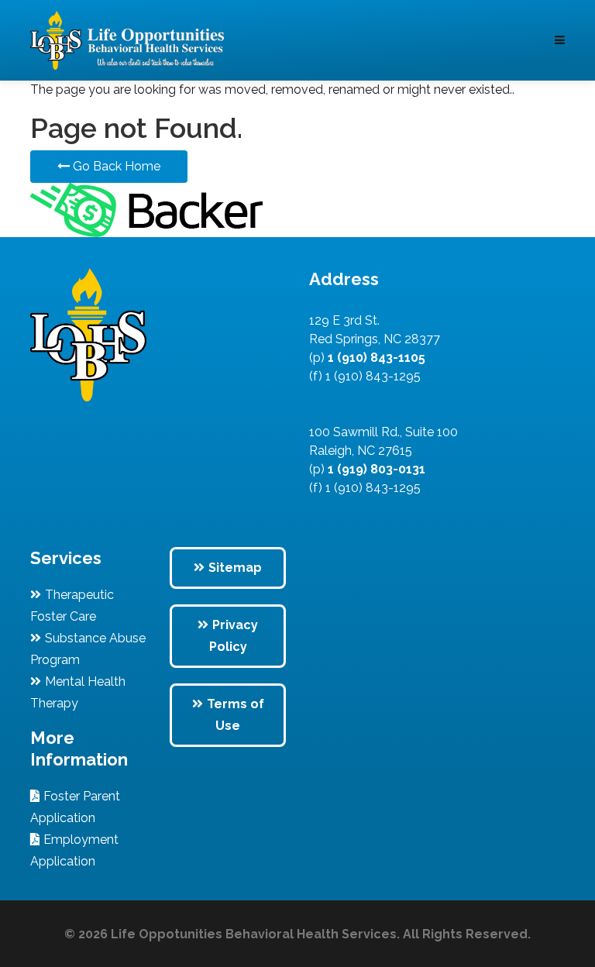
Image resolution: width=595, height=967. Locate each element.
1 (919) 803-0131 (375, 469)
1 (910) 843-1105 (375, 357)
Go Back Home (115, 166)
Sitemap (235, 567)
